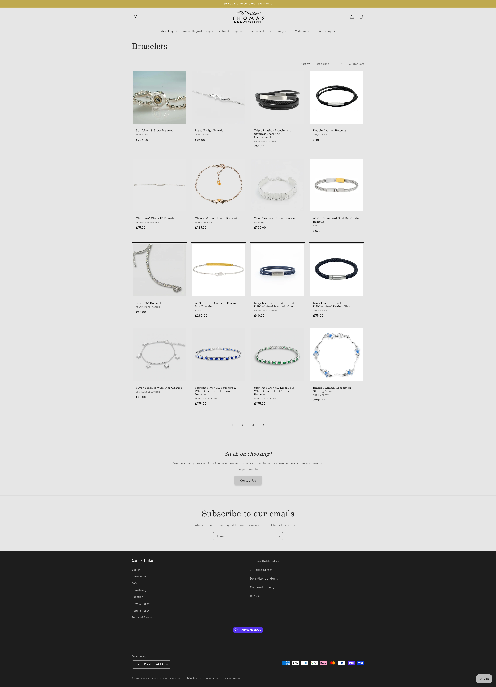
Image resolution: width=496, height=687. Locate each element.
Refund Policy (141, 610)
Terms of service (232, 678)
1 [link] (232, 425)
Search (136, 569)
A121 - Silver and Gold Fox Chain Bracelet (336, 220)
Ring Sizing (139, 590)
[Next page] (263, 425)
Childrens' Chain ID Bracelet (156, 218)
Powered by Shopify (172, 678)
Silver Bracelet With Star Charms (159, 387)
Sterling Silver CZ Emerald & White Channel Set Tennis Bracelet (274, 391)
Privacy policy (212, 678)
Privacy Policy (140, 603)
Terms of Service (142, 617)
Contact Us (248, 480)
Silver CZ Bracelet (148, 303)
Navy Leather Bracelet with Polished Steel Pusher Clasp (332, 304)
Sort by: (306, 63)
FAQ (134, 583)
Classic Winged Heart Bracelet (216, 218)
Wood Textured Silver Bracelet (275, 218)
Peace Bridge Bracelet (210, 130)
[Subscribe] (278, 536)
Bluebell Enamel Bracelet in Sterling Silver (332, 389)
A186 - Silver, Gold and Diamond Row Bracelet (217, 304)
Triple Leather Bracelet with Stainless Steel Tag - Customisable (273, 134)
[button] (136, 16)
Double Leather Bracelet (329, 130)
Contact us (139, 576)
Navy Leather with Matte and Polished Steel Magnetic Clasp (274, 304)
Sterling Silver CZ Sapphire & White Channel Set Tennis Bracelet (215, 391)
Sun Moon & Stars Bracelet (154, 130)
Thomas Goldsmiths (151, 678)
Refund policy (193, 678)
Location (137, 596)
